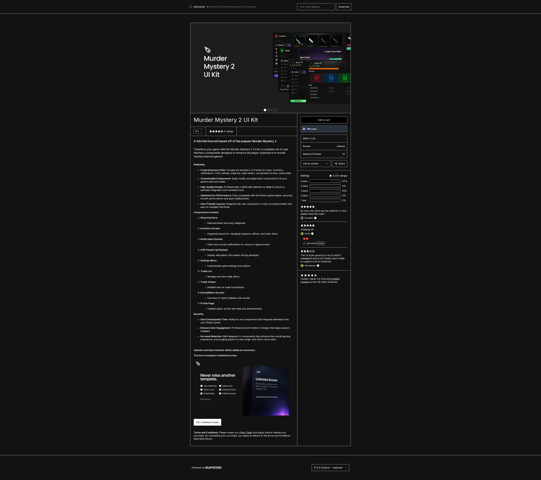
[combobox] (316, 163)
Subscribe (343, 6)
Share (341, 163)
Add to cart (324, 119)
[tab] (265, 110)
